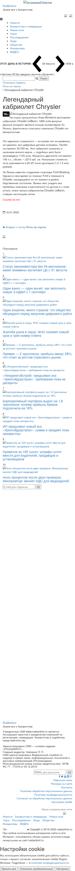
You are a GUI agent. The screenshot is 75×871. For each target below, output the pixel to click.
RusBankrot (9, 6)
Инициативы (17, 48)
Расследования (19, 37)
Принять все (8, 868)
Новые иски (17, 30)
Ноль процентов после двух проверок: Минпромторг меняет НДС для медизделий (36, 479)
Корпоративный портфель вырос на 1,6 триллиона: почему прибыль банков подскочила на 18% (33, 404)
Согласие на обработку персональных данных (44, 798)
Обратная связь (62, 780)
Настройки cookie (62, 802)
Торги (13, 33)
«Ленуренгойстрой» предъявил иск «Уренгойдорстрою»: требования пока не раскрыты (34, 379)
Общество (16, 44)
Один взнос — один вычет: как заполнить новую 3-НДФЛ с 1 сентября (34, 290)
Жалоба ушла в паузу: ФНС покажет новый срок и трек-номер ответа (36, 333)
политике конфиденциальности (50, 862)
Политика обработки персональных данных (46, 791)
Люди (13, 41)
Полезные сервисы (14, 82)
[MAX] (66, 15)
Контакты (66, 787)
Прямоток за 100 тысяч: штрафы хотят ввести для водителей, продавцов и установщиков (32, 455)
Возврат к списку (25, 227)
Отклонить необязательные (36, 868)
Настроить (62, 868)
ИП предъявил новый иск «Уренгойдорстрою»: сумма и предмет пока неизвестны (36, 430)
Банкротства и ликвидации (26, 26)
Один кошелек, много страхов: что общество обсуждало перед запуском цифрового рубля (37, 311)
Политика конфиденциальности (53, 794)
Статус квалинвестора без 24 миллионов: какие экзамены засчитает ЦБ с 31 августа (35, 268)
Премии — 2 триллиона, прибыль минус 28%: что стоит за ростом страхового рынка (37, 355)
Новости (15, 22)
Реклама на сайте (61, 783)
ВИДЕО (14, 52)
